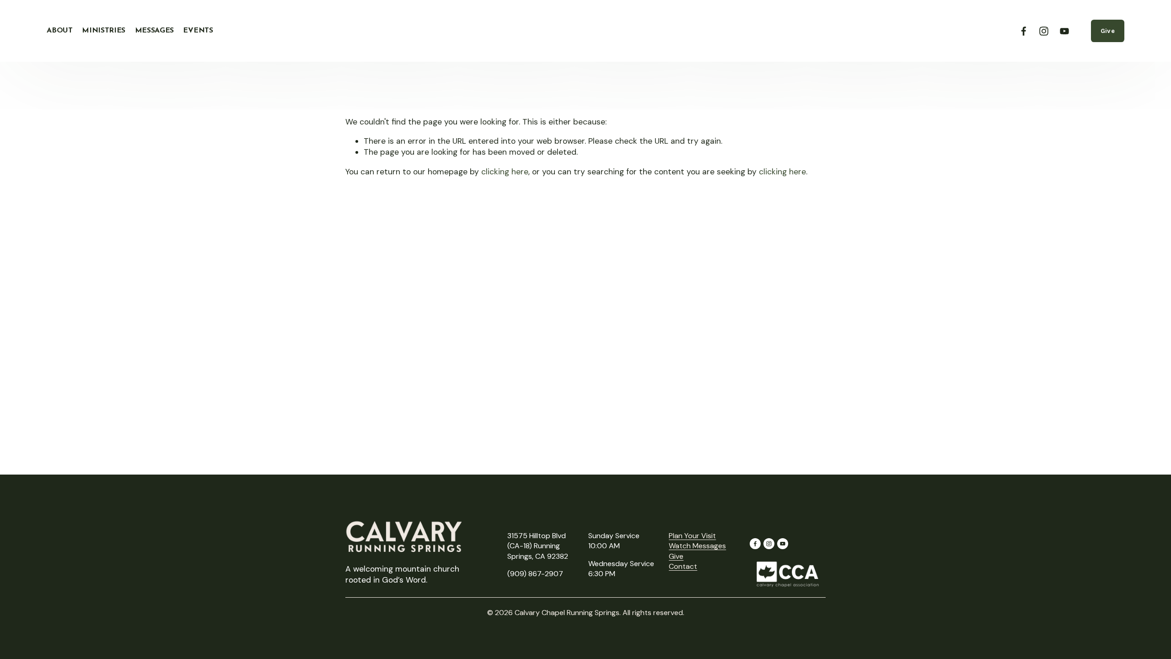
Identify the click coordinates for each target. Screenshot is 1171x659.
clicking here (504, 172)
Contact (683, 566)
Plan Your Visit (692, 535)
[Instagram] (1043, 31)
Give (1108, 31)
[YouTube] (1064, 31)
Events (198, 30)
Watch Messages (697, 546)
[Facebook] (1023, 31)
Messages (154, 30)
